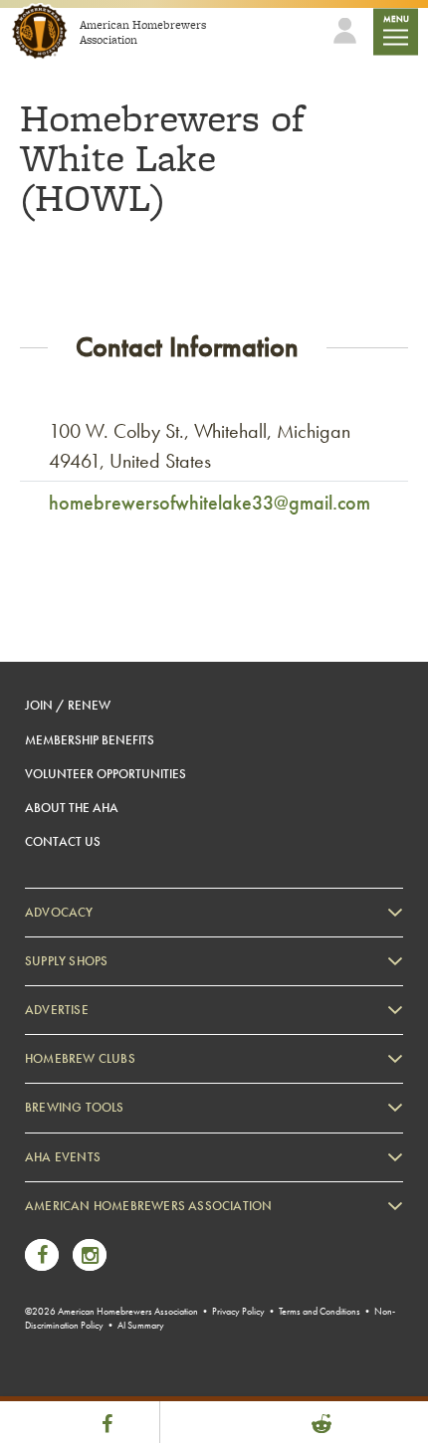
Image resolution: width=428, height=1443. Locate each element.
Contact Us (63, 841)
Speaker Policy (84, 1381)
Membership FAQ (91, 1261)
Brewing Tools (74, 1107)
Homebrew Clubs (80, 1058)
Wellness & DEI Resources (112, 1322)
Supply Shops (66, 960)
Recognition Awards (98, 1292)
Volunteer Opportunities (105, 773)
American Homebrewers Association (148, 1205)
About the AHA (71, 807)
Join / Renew (67, 705)
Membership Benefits (89, 739)
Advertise (57, 1009)
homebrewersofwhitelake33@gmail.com (209, 502)
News (60, 1231)
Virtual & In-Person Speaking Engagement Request (176, 1351)
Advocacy (59, 912)
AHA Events (63, 1156)
